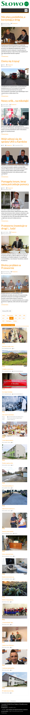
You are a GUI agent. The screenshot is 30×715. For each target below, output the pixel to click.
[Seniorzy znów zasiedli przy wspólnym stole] (14, 520)
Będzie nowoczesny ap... (8, 577)
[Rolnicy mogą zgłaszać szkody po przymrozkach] (14, 588)
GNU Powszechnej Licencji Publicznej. (12, 712)
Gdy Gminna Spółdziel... (8, 414)
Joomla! (4, 709)
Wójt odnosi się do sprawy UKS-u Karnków (14, 140)
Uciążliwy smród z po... (8, 369)
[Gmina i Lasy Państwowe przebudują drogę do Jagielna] (14, 634)
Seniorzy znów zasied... (8, 531)
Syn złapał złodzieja (7, 392)
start (3, 315)
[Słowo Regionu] (15, 3)
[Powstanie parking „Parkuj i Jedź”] (14, 474)
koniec (15, 321)
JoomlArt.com (12, 707)
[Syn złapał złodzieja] (14, 380)
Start (8, 701)
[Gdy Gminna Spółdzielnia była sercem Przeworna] (14, 403)
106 (24, 315)
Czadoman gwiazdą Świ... (8, 668)
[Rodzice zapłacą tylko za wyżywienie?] (14, 451)
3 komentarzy (4, 96)
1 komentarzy (4, 56)
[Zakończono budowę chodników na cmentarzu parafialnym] (14, 497)
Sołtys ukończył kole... (8, 554)
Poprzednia (10, 315)
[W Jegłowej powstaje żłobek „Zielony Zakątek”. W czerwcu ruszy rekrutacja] (14, 679)
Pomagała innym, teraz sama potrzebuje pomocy (15, 183)
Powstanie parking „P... (8, 486)
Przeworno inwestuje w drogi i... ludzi (14, 227)
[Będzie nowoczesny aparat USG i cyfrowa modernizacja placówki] (14, 565)
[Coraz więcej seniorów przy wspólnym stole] (14, 429)
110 (15, 318)
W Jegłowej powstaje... (8, 691)
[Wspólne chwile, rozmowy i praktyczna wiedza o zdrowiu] (14, 335)
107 (3, 318)
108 (7, 318)
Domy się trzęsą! (10, 61)
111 (20, 318)
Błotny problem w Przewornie (11, 266)
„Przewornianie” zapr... (7, 622)
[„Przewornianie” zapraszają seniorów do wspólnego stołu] (14, 611)
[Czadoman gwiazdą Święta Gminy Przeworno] (14, 656)
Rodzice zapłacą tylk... (7, 463)
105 (20, 315)
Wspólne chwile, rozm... (8, 346)
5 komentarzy (4, 134)
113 (3, 321)
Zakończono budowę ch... (8, 508)
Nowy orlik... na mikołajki (15, 100)
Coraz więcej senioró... (8, 440)
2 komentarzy (4, 176)
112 (24, 318)
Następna (8, 321)
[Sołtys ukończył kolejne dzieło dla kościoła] (14, 542)
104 (16, 315)
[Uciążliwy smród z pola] (14, 357)
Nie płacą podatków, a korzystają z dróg (13, 18)
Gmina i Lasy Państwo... (8, 645)
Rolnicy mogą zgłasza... (8, 599)
